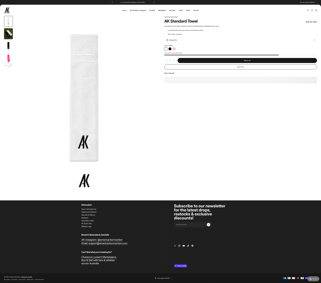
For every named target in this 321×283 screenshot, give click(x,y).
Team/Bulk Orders (87, 221)
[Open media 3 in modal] (85, 105)
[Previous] (112, 2)
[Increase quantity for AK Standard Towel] (174, 60)
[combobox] (308, 2)
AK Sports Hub (86, 223)
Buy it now (240, 67)
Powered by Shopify (26, 277)
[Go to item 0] (8, 21)
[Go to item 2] (8, 45)
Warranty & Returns (88, 215)
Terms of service (22, 279)
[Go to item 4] (8, 58)
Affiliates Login (86, 226)
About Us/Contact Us (88, 209)
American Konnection (171, 17)
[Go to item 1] (8, 33)
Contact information (39, 279)
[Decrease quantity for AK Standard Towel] (166, 60)
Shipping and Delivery (89, 212)
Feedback (84, 218)
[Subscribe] (208, 224)
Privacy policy (14, 279)
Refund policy (7, 279)
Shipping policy (30, 279)
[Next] (154, 2)
